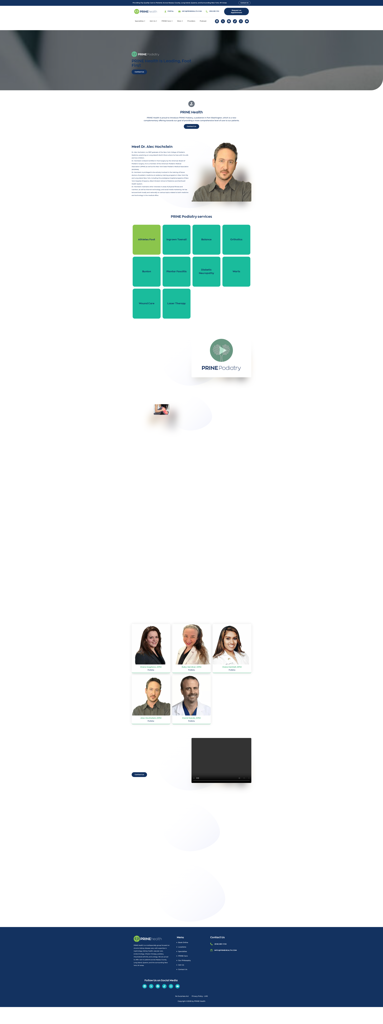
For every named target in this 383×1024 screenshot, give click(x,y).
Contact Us (182, 969)
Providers (191, 21)
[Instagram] (241, 21)
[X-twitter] (223, 21)
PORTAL (171, 11)
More (179, 21)
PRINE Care (166, 21)
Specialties (139, 21)
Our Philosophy (184, 960)
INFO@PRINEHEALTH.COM (192, 11)
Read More (146, 245)
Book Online (183, 942)
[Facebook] (229, 21)
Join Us (152, 21)
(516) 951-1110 (214, 11)
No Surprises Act (182, 996)
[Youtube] (247, 21)
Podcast (203, 21)
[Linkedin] (217, 21)
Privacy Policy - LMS (200, 996)
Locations (182, 947)
